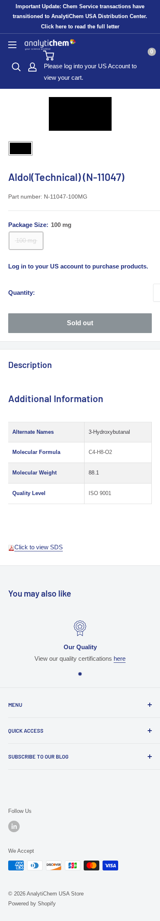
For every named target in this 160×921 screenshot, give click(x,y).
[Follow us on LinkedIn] (14, 826)
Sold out (80, 322)
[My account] (32, 67)
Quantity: (21, 292)
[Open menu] (12, 45)
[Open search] (16, 67)
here (120, 658)
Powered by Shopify (32, 903)
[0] (97, 55)
